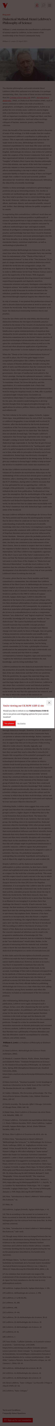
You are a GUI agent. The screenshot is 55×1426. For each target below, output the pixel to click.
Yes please (9, 723)
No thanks (21, 723)
